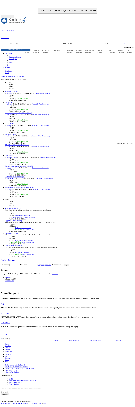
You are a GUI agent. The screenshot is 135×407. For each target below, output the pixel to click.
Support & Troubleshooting (42, 93)
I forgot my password (44, 265)
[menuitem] (13, 59)
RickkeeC (10, 93)
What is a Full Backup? (12, 372)
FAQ (2, 304)
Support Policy (5, 403)
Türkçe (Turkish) (14, 384)
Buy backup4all (20, 76)
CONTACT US (6, 334)
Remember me (57, 265)
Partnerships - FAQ (11, 370)
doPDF (77, 340)
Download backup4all (8, 76)
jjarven (9, 168)
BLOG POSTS (5, 313)
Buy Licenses (9, 356)
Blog (6, 361)
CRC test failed (9, 102)
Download (8, 354)
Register (11, 260)
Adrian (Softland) (22, 98)
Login (3, 260)
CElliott (9, 189)
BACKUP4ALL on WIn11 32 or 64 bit (17, 145)
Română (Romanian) (15, 382)
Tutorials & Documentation (13, 245)
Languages (8, 351)
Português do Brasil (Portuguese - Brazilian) (22, 380)
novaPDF (71, 340)
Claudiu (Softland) (16, 217)
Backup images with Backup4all (15, 365)
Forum (7, 360)
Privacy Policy (26, 403)
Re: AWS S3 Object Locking (24, 240)
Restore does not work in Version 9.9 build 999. (20, 187)
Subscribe (5, 394)
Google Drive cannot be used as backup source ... (20, 368)
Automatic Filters (10, 134)
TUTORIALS (5, 323)
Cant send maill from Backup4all (15, 177)
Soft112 (92, 340)
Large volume (9, 155)
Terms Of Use (15, 403)
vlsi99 (8, 146)
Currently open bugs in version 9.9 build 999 (19, 166)
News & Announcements (12, 208)
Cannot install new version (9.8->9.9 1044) (18, 113)
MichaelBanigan (12, 157)
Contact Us (8, 347)
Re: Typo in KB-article (22, 252)
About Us (8, 346)
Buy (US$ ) (7, 16)
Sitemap (34, 403)
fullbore (9, 104)
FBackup (55, 340)
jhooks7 (9, 114)
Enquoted (118, 340)
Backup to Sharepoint (11, 91)
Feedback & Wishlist (11, 233)
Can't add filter (9, 123)
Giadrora (55, 274)
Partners (7, 349)
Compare (7, 358)
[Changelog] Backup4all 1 (23, 215)
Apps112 (98, 340)
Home (7, 344)
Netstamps (10, 178)
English (11, 379)
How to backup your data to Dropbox (16, 367)
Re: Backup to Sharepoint (23, 228)
